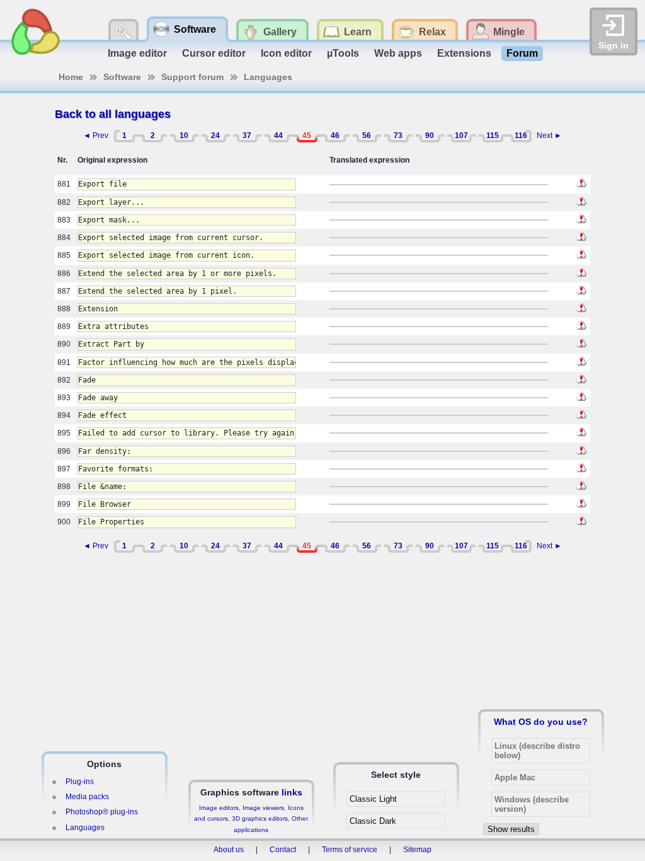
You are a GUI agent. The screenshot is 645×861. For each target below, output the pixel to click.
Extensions (464, 53)
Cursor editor (214, 53)
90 (429, 135)
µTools (343, 53)
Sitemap (417, 849)
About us (229, 849)
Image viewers (263, 807)
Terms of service (349, 849)
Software (122, 77)
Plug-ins (80, 781)
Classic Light (373, 799)
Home (71, 77)
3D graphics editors (260, 818)
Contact (283, 849)
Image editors (219, 807)
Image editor (137, 53)
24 (215, 135)
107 (461, 135)
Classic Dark (373, 821)
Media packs (87, 796)
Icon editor (286, 53)
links (292, 792)
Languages (268, 77)
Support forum (192, 77)
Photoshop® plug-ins (102, 811)
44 (278, 135)
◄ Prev (95, 135)
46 (335, 135)
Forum (522, 53)
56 (366, 135)
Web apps (398, 53)
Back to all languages (113, 114)
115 (492, 135)
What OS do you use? (541, 722)
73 (398, 135)
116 (521, 135)
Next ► (549, 135)
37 (247, 135)
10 (184, 135)
